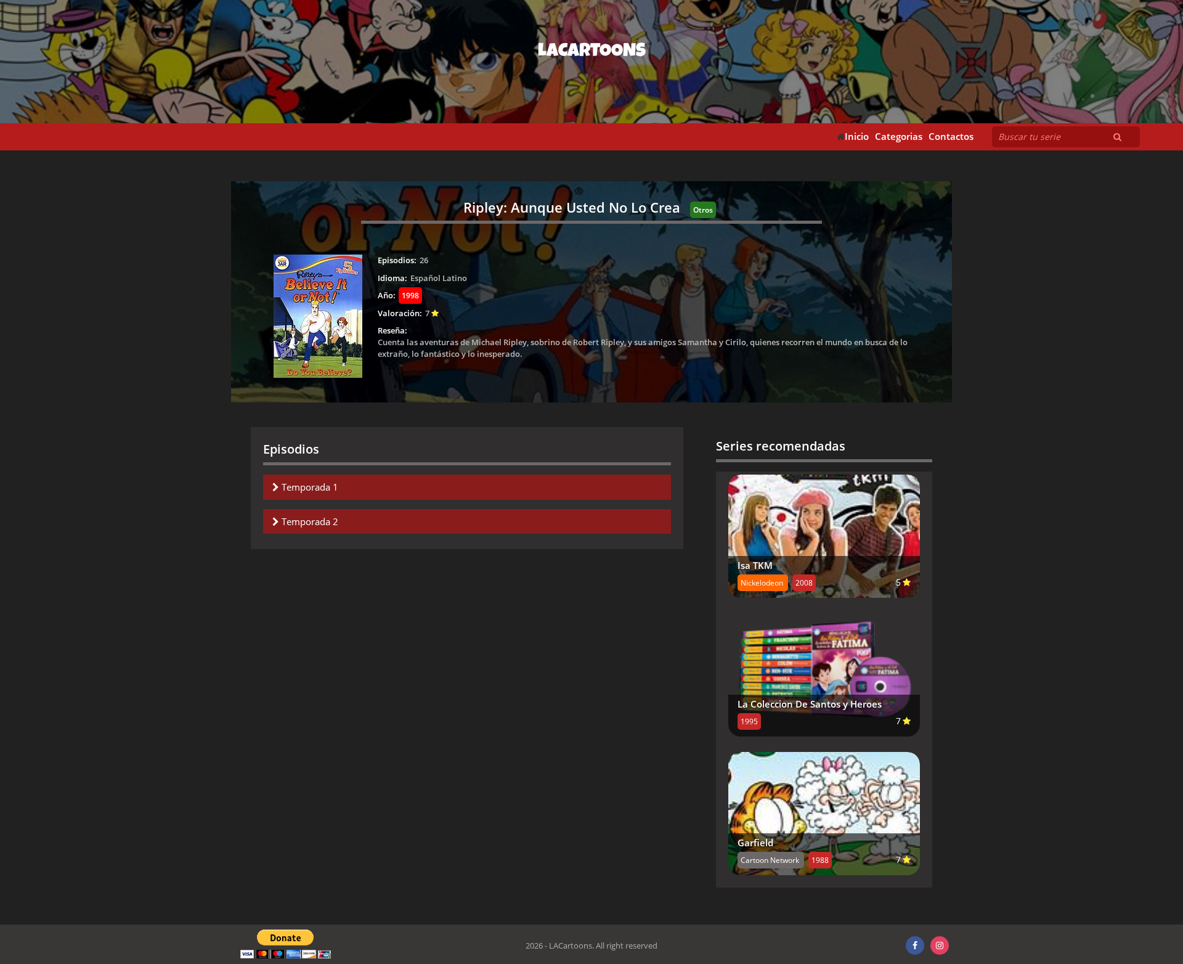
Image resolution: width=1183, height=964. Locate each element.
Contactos (951, 136)
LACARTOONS (592, 52)
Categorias (898, 136)
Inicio (857, 136)
